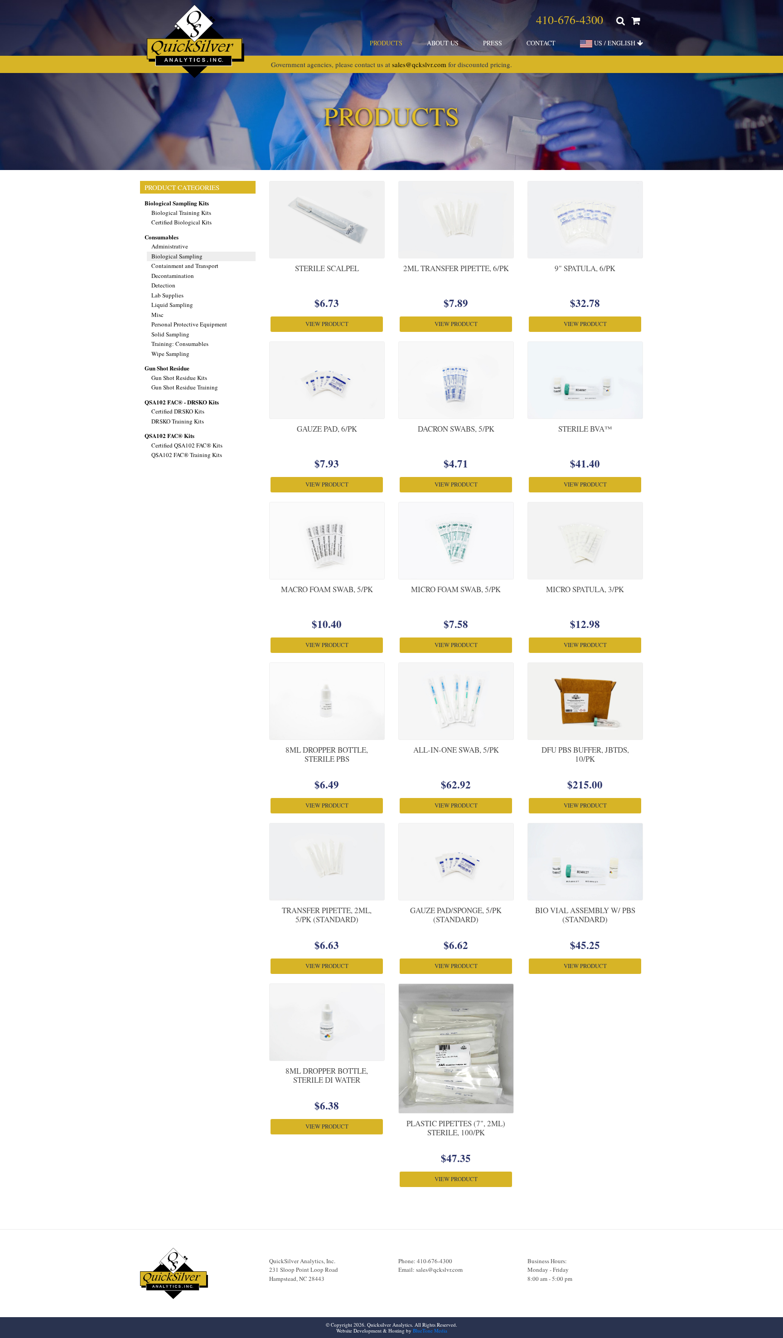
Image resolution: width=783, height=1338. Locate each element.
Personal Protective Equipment (189, 324)
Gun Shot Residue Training (184, 387)
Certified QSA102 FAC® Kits (186, 445)
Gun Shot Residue (167, 368)
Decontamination (172, 276)
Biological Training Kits (181, 213)
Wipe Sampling (170, 354)
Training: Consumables (179, 344)
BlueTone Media (430, 1330)
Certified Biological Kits (181, 222)
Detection (163, 285)
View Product (326, 324)
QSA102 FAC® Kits (169, 435)
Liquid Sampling (172, 305)
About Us (443, 43)
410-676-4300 (569, 19)
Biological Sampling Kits (177, 203)
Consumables (162, 237)
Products (386, 43)
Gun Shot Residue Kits (179, 378)
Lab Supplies (167, 295)
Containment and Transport (184, 266)
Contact (541, 43)
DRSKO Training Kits (177, 421)
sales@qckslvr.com (419, 64)
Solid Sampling (170, 334)
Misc (157, 315)
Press (492, 43)
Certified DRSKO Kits (177, 411)
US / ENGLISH (614, 43)
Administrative (169, 246)
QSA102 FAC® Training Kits (186, 455)
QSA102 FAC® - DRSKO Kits (182, 402)
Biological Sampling (177, 256)
